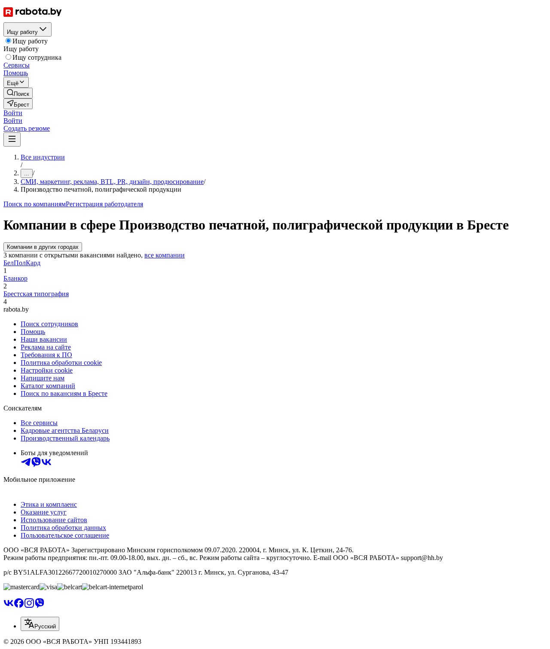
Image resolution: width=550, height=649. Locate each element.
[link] (18, 93)
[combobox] (40, 624)
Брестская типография (36, 293)
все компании (164, 255)
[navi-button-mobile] (12, 139)
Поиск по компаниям (34, 204)
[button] (12, 112)
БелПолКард (21, 262)
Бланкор (15, 278)
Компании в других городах (43, 247)
